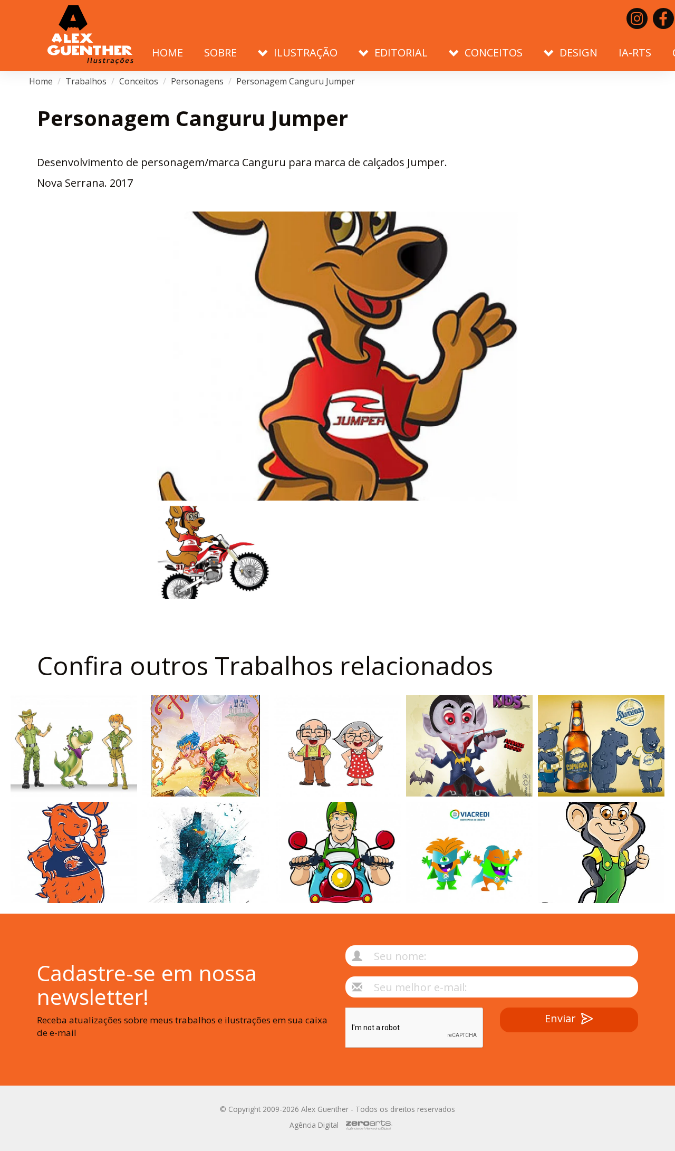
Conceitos (138, 81)
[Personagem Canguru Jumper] (337, 356)
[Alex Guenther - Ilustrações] (90, 35)
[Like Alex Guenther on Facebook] (663, 18)
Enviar (560, 1018)
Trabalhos (86, 81)
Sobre (220, 52)
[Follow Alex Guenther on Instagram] (637, 18)
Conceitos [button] (494, 52)
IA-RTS (635, 52)
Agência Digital (314, 1125)
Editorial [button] (401, 52)
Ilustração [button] (306, 52)
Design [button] (578, 52)
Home (167, 52)
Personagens (197, 81)
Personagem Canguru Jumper (295, 81)
